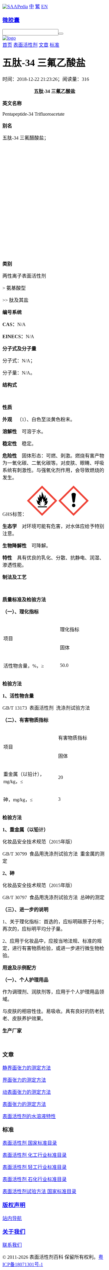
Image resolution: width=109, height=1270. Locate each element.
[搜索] (60, 34)
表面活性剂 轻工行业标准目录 (34, 1167)
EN (44, 6)
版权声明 (13, 1205)
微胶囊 (11, 20)
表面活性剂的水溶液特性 (29, 1116)
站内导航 (12, 1218)
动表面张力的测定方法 (26, 1092)
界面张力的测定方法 (24, 1080)
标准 (54, 45)
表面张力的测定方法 (24, 1104)
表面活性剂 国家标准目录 (29, 1143)
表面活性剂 (25, 45)
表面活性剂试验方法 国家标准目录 (39, 1191)
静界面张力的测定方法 (26, 1067)
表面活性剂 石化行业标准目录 (34, 1179)
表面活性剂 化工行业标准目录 (34, 1155)
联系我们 (12, 1245)
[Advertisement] (54, 200)
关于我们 (13, 1232)
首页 (7, 45)
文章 (43, 45)
